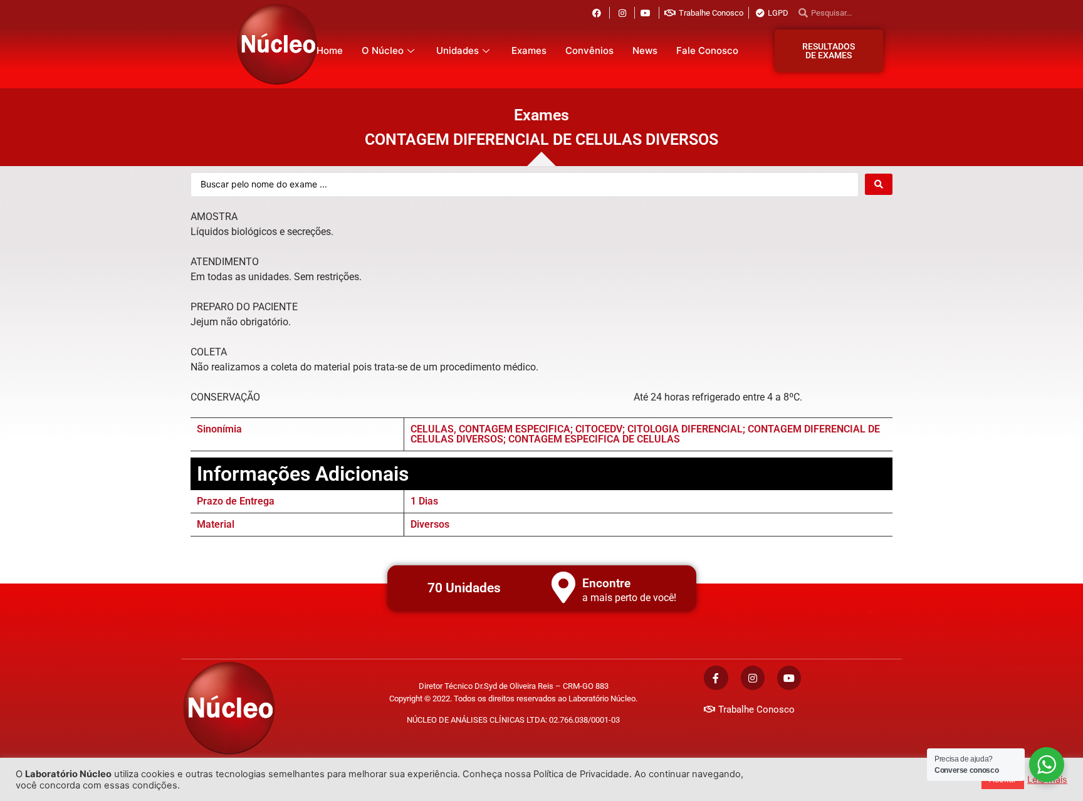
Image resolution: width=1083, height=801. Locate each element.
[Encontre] (563, 587)
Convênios (589, 50)
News (644, 50)
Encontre (606, 583)
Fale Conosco (707, 50)
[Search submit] (878, 184)
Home (330, 50)
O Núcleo (383, 50)
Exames (529, 50)
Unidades (457, 50)
